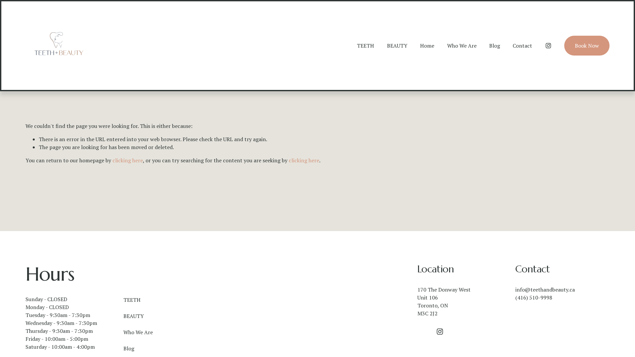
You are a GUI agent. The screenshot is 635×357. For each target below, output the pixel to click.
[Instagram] (548, 45)
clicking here (127, 160)
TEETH (365, 45)
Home (427, 45)
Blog (494, 45)
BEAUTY (397, 45)
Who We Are (462, 45)
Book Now (587, 45)
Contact (522, 45)
